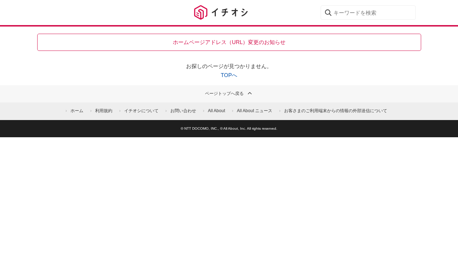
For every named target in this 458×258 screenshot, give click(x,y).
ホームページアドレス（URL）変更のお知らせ (229, 42)
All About (216, 110)
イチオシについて (141, 110)
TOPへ (229, 75)
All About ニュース (254, 110)
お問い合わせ (183, 110)
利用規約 (103, 110)
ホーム (76, 110)
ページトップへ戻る (224, 93)
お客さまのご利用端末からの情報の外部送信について (335, 110)
